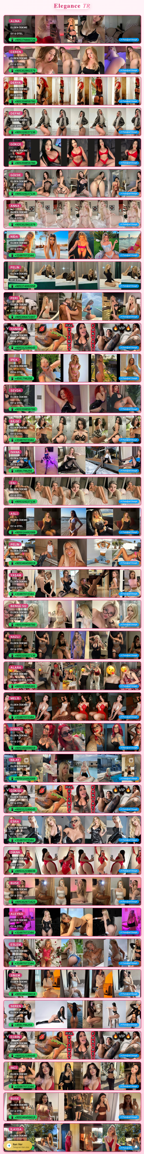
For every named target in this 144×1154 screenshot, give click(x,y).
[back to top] (136, 1146)
